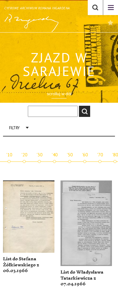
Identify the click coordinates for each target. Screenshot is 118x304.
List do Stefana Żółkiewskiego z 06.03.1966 (21, 265)
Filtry (14, 127)
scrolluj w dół (59, 93)
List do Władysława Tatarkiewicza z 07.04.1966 (82, 278)
